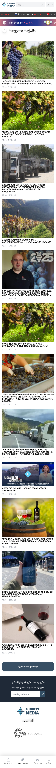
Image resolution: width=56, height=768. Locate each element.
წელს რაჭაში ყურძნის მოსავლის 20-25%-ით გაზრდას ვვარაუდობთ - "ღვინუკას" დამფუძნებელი (27, 594)
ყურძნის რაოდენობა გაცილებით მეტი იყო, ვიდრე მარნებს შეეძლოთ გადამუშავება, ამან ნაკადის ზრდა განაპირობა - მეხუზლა (27, 293)
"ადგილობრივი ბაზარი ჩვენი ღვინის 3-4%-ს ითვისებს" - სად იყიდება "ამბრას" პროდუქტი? (27, 647)
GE (48, 4)
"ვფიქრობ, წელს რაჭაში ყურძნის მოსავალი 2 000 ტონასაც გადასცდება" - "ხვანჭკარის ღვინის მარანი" (27, 541)
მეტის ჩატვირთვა (28, 666)
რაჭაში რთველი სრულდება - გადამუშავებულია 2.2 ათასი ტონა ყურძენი (26, 241)
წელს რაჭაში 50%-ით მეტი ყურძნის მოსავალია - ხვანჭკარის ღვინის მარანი (25, 345)
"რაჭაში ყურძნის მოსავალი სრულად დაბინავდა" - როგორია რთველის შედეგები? (27, 83)
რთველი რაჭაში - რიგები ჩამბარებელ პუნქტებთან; (24, 490)
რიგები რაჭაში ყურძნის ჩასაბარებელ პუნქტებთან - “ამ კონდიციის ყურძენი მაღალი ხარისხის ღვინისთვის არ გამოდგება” (24, 188)
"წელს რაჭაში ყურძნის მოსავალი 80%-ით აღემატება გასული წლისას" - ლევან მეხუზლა (26, 134)
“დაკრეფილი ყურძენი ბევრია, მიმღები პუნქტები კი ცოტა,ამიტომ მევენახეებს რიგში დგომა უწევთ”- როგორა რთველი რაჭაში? (27, 452)
